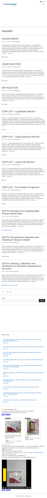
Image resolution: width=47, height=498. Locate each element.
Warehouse (6, 256)
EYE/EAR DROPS (10, 38)
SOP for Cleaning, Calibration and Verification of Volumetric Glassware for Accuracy (22, 266)
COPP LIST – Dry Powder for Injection (20, 187)
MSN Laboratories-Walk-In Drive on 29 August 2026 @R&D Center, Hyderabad (23, 346)
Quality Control (14, 285)
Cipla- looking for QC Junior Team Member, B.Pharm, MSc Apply (19, 399)
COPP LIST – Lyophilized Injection (18, 111)
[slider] (15, 487)
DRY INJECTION (10, 87)
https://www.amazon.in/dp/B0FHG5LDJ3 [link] (33, 452)
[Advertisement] (23, 17)
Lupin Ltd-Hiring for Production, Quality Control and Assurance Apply (21, 387)
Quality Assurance (7, 230)
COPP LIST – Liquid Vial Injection (18, 162)
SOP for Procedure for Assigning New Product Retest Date (20, 212)
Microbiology (6, 285)
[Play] (3, 487)
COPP (4, 129)
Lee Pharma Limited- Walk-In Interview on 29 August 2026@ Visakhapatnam (23, 359)
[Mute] (27, 487)
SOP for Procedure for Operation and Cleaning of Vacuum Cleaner (20, 238)
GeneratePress (28, 496)
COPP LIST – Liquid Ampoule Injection (21, 136)
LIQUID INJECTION (11, 64)
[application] (16, 474)
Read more (10, 53)
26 (7, 291)
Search (3, 298)
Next (10, 291)
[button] (16, 474)
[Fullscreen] (29, 487)
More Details (5, 342)
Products (5, 57)
